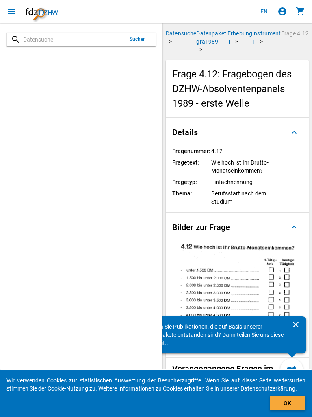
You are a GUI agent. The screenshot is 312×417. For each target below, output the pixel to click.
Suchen (138, 39)
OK (287, 403)
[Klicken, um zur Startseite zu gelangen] (42, 11)
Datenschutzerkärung (267, 388)
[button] (237, 132)
